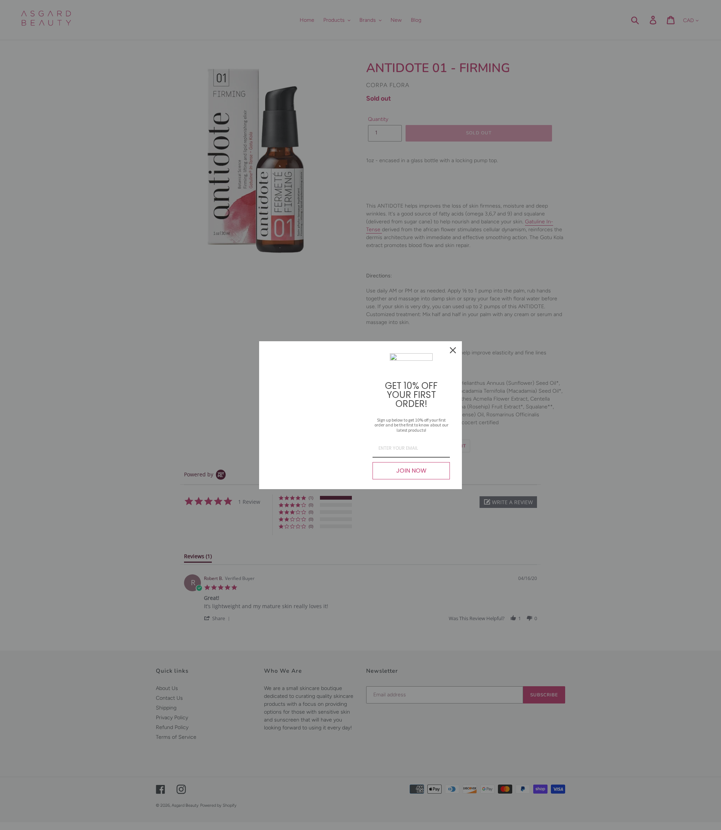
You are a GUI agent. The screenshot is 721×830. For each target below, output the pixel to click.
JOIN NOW (411, 470)
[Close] (453, 350)
